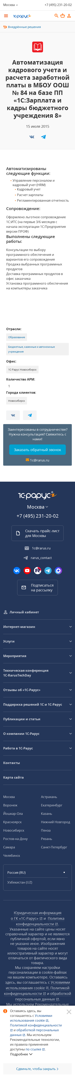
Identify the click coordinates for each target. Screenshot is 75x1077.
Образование (16, 337)
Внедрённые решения (24, 27)
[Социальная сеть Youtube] (27, 570)
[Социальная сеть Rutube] (37, 570)
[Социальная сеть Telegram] (48, 570)
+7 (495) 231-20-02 (58, 5)
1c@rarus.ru (39, 460)
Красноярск (12, 822)
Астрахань (49, 797)
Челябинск (11, 855)
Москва (9, 797)
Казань (46, 813)
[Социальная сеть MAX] (58, 570)
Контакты (11, 763)
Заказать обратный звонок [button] (37, 449)
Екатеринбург (51, 805)
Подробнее (19, 1054)
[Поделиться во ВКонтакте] (32, 138)
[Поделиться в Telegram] (43, 138)
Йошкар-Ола (13, 813)
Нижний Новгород (55, 822)
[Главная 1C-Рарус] (31, 16)
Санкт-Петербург (54, 847)
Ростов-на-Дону (15, 839)
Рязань (46, 839)
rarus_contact (41, 558)
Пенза (46, 830)
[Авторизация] (69, 16)
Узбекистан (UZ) (19, 882)
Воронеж (10, 805)
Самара (9, 847)
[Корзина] (62, 15)
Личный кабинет (24, 612)
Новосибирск (13, 830)
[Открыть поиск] (56, 15)
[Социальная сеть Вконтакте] (16, 570)
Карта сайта (13, 777)
